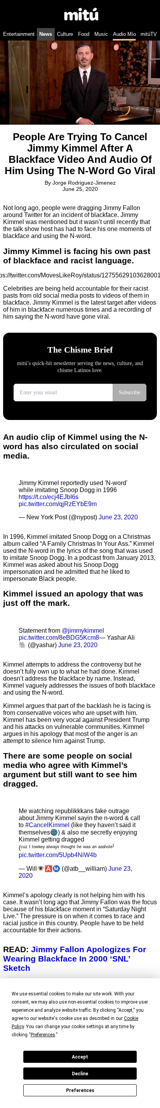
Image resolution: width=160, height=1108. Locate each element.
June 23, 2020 (118, 517)
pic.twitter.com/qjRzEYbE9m (58, 504)
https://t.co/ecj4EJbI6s (48, 497)
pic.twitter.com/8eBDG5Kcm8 (59, 637)
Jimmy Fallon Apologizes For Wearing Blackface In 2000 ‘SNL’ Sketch (74, 958)
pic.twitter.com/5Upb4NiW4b (58, 855)
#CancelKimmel (47, 825)
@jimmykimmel (83, 630)
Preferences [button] (43, 1034)
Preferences (80, 1090)
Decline (80, 1073)
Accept (80, 1057)
